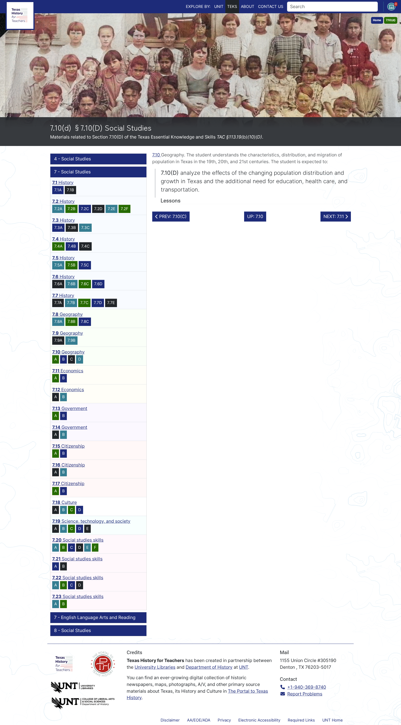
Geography (67, 314)
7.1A (57, 190)
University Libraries (155, 667)
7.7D (98, 302)
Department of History (209, 667)
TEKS (232, 6)
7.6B (71, 283)
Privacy (224, 720)
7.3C (85, 227)
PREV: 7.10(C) (172, 216)
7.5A (58, 265)
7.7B (71, 302)
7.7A (58, 302)
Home (377, 20)
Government (69, 408)
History (63, 182)
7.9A (58, 340)
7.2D (98, 208)
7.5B (71, 265)
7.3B (72, 227)
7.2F (124, 208)
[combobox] (332, 7)
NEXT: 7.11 (334, 216)
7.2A (58, 208)
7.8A (58, 321)
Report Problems (304, 694)
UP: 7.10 (255, 216)
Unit (218, 6)
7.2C (85, 208)
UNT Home (332, 720)
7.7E (111, 302)
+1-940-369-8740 (306, 687)
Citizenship (68, 446)
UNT (243, 667)
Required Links (301, 720)
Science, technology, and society (91, 521)
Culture (64, 502)
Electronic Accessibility (259, 720)
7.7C (84, 302)
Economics (67, 371)
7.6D (98, 283)
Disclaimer (170, 720)
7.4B (72, 246)
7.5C (85, 265)
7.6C (85, 283)
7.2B (71, 208)
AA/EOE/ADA (198, 720)
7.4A (58, 246)
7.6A (58, 283)
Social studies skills (77, 540)
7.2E (111, 208)
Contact (270, 6)
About (247, 6)
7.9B (71, 340)
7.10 (156, 155)
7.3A (58, 227)
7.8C (85, 321)
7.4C (85, 246)
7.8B (71, 321)
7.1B (70, 190)
